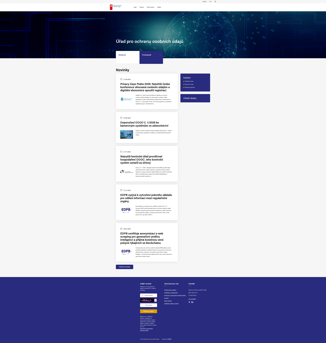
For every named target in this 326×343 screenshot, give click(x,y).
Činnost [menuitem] (141, 7)
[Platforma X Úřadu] (189, 302)
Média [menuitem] (159, 7)
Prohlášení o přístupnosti (171, 292)
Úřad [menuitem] (135, 7)
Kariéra (186, 77)
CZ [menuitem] (210, 2)
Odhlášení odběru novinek (171, 303)
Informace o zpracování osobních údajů (175, 295)
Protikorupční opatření (170, 290)
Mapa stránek (168, 301)
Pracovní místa (189, 84)
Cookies (166, 298)
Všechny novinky (124, 267)
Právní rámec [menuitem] (150, 7)
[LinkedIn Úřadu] (192, 302)
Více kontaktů (192, 299)
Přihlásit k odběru (148, 311)
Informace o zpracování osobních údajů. (146, 329)
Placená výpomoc (190, 87)
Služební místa (189, 81)
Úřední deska (189, 98)
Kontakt (204, 1)
